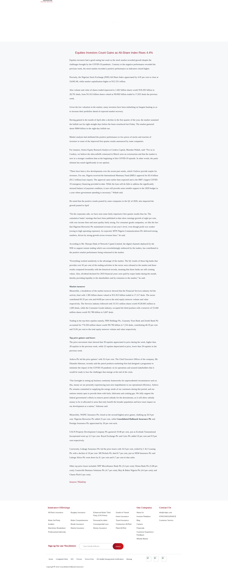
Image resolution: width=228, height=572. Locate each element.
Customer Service (166, 520)
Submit (118, 546)
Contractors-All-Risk (124, 524)
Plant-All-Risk (121, 528)
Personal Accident (100, 520)
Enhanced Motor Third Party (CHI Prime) (101, 513)
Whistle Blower (142, 539)
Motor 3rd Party (54, 520)
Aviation (51, 524)
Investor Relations (144, 516)
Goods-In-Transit (122, 512)
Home (51, 559)
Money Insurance (100, 528)
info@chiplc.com (165, 512)
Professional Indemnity (57, 532)
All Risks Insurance (55, 512)
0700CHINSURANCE (167, 516)
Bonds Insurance (77, 524)
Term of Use (89, 559)
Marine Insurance (77, 528)
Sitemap (129, 559)
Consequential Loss (101, 524)
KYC (72, 559)
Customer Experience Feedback (145, 533)
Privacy (79, 559)
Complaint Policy (62, 559)
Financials (140, 528)
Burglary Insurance (78, 512)
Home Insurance (122, 516)
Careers (140, 524)
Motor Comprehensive (79, 520)
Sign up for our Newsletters (62, 545)
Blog (138, 520)
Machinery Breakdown (57, 528)
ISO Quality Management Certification (110, 559)
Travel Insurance (122, 520)
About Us (140, 512)
